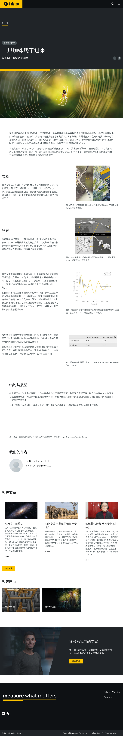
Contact (108, 697)
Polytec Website (112, 692)
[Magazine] (11, 4)
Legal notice (95, 733)
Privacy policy (111, 733)
